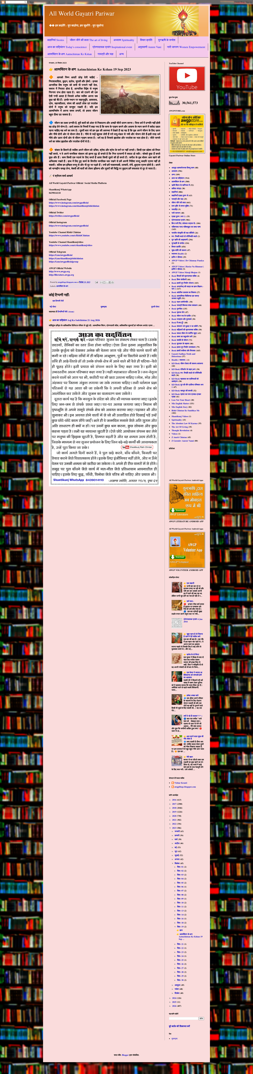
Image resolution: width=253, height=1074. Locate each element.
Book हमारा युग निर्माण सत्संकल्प (184, 346)
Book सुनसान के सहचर (180, 343)
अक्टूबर (178, 985)
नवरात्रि (175, 209)
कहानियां (175, 191)
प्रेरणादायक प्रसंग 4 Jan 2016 (193, 620)
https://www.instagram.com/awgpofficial (68, 202)
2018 (174, 807)
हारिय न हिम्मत (177, 257)
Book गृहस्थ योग (178, 312)
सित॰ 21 (180, 944)
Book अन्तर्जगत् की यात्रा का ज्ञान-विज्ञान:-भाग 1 (187, 287)
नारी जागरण (176, 212)
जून (176, 851)
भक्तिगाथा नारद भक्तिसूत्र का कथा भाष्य (186, 226)
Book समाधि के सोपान (180, 339)
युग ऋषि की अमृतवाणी (180, 239)
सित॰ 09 (180, 898)
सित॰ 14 (180, 914)
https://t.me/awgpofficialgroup (63, 261)
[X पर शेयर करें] (107, 282)
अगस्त (177, 859)
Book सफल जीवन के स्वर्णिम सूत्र (184, 333)
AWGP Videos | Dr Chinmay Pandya (188, 260)
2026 (174, 1005)
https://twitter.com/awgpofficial (64, 215)
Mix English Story (180, 406)
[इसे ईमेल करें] (101, 282)
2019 (174, 811)
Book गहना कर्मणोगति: (180, 301)
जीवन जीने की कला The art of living (89, 40)
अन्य (121, 54)
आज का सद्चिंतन (178, 178)
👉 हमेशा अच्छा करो (191, 695)
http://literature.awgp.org (61, 274)
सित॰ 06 (180, 886)
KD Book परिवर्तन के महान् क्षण (184, 369)
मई (176, 847)
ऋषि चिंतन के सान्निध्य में (181, 185)
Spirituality (177, 419)
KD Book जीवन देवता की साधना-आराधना (187, 363)
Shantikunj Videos (180, 416)
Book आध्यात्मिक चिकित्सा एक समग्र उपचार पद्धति (185, 297)
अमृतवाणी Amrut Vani (149, 47)
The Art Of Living (180, 426)
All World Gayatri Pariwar (81, 13)
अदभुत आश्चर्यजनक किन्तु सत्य (183, 167)
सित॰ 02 (180, 870)
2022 (174, 823)
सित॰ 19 (180, 926)
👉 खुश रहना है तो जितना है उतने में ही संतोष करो (193, 635)
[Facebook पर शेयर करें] (109, 282)
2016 (174, 799)
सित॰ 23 (180, 952)
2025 (174, 1001)
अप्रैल (177, 843)
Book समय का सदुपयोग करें (182, 336)
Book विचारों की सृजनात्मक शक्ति (184, 275)
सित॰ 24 (180, 956)
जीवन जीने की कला (179, 202)
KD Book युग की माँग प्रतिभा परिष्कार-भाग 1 (187, 386)
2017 (174, 803)
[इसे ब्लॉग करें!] (104, 282)
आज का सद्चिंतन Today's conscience (67, 47)
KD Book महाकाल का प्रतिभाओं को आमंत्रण (185, 380)
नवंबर (177, 988)
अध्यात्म (174, 170)
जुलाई (177, 855)
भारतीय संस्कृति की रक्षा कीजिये (183, 232)
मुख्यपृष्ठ (104, 306)
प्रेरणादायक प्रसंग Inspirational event (112, 47)
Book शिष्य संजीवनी (179, 279)
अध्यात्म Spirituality (123, 40)
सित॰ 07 (180, 890)
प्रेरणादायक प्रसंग (178, 219)
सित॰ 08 (180, 894)
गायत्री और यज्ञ (105, 54)
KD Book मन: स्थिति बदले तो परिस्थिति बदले (187, 374)
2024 (174, 998)
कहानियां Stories (55, 40)
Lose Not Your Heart (181, 399)
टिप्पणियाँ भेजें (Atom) (66, 311)
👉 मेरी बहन (188, 756)
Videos (174, 433)
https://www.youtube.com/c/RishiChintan (69, 235)
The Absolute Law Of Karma (184, 423)
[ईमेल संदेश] (96, 282)
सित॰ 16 (180, 918)
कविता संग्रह (176, 188)
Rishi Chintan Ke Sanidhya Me (185, 410)
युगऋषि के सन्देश (166, 40)
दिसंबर (177, 993)
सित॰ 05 (180, 882)
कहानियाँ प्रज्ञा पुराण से (180, 195)
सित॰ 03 (180, 874)
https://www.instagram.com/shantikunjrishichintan (74, 205)
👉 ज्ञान (180, 930)
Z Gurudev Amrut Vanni (183, 440)
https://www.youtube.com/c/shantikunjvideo (70, 245)
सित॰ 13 (180, 910)
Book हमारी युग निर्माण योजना (183, 282)
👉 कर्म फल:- (189, 601)
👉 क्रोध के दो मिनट (191, 654)
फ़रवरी (177, 835)
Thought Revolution (180, 430)
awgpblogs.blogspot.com (185, 787)
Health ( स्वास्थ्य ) (179, 359)
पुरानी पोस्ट (155, 306)
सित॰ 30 (180, 980)
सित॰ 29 (180, 975)
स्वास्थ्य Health (178, 253)
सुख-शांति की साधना (179, 250)
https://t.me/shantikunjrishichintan (66, 258)
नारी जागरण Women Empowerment (186, 47)
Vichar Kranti (181, 783)
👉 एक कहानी (189, 583)
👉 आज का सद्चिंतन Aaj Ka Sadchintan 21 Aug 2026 (74, 320)
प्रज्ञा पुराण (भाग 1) (179, 216)
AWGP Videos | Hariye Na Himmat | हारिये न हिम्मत (188, 268)
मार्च (176, 839)
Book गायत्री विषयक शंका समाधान (185, 305)
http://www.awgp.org (59, 271)
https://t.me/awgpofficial (60, 255)
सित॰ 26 (180, 963)
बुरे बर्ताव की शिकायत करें (179, 1026)
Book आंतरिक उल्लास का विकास (184, 292)
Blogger (125, 1054)
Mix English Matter (180, 403)
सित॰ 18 (180, 922)
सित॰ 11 (180, 906)
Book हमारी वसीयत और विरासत (183, 350)
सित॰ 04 (180, 878)
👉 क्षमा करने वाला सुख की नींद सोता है (193, 737)
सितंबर (177, 863)
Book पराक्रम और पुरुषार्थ (181, 319)
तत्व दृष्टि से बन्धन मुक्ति (180, 205)
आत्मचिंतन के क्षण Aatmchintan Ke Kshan (69, 54)
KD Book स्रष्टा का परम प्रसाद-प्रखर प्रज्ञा (186, 395)
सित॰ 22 (180, 947)
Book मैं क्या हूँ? (178, 322)
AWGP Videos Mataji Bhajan (184, 272)
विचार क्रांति (146, 40)
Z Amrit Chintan (179, 437)
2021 (174, 819)
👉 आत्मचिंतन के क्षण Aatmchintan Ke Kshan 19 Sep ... (189, 937)
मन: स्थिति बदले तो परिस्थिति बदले (184, 236)
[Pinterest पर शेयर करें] (112, 282)
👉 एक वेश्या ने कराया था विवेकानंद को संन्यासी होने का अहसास (193, 675)
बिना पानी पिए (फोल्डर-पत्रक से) (183, 223)
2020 (174, 815)
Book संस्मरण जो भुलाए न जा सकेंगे (185, 326)
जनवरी (177, 831)
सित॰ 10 (180, 902)
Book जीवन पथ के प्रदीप (181, 315)
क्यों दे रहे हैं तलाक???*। (193, 715)
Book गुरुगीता (177, 308)
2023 (174, 827)
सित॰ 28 (180, 971)
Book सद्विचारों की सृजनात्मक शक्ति (185, 329)
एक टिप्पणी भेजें (58, 300)
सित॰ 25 (180, 959)
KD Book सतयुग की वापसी (182, 390)
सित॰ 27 (180, 968)
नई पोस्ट (53, 306)
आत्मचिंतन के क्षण (62, 286)
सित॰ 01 (180, 866)
